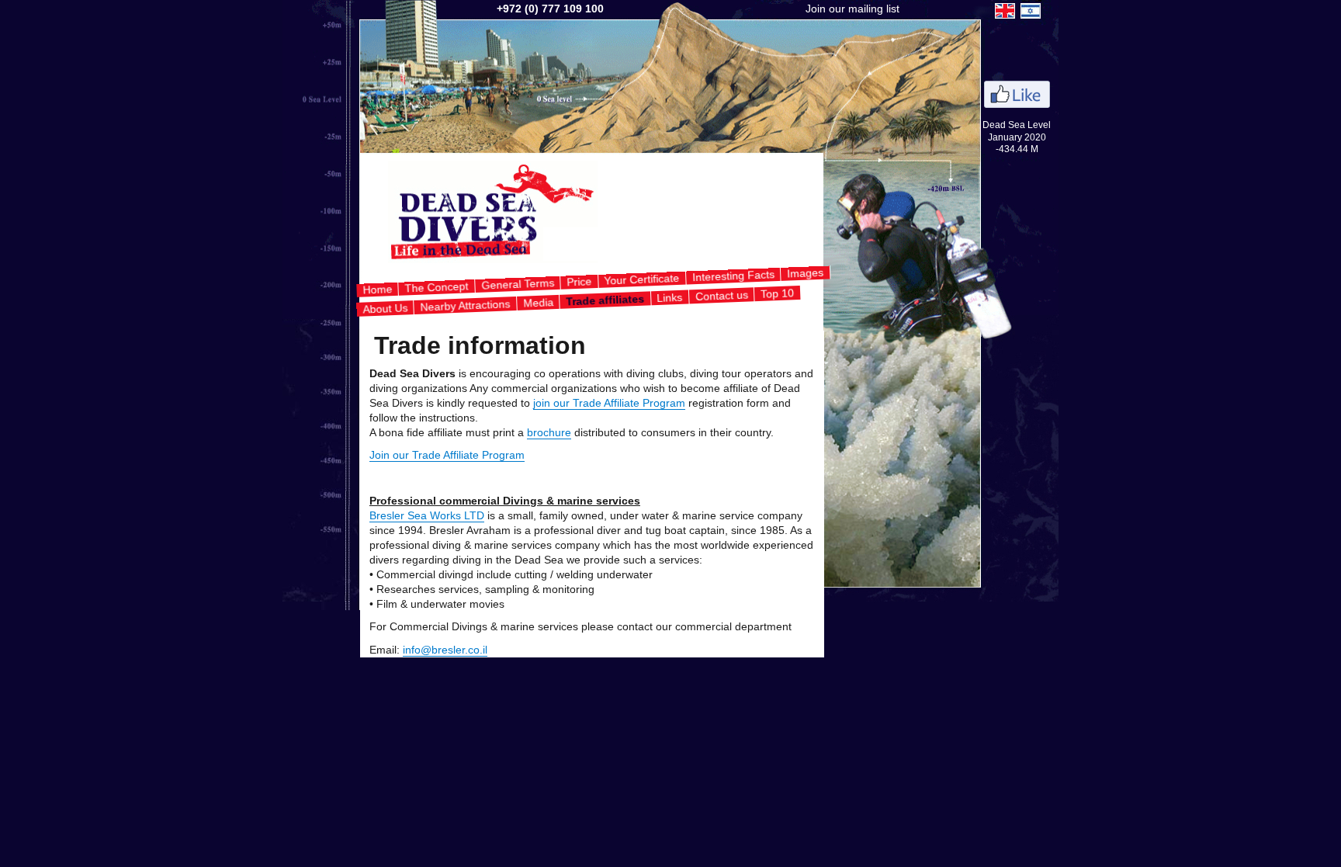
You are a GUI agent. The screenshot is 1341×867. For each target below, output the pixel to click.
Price (579, 281)
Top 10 (778, 293)
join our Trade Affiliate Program (609, 403)
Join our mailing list (852, 9)
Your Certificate (642, 279)
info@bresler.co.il (445, 650)
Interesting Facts (732, 275)
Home (377, 289)
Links (670, 296)
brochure (549, 433)
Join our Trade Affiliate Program (447, 455)
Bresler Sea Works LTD (426, 516)
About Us (384, 308)
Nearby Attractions (465, 305)
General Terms (517, 284)
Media (537, 301)
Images (805, 273)
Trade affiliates (604, 299)
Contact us (721, 295)
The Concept (436, 286)
